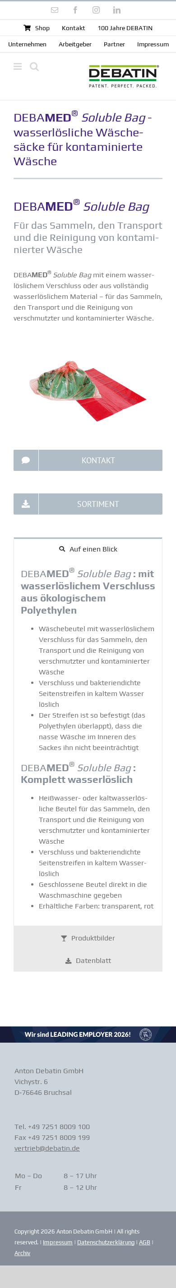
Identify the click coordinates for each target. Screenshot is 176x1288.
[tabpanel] (88, 743)
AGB (144, 1242)
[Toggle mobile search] (34, 66)
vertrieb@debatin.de (47, 1148)
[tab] (88, 549)
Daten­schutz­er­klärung (105, 1242)
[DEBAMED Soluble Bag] (88, 345)
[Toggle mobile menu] (18, 66)
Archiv (22, 1253)
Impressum (58, 1242)
